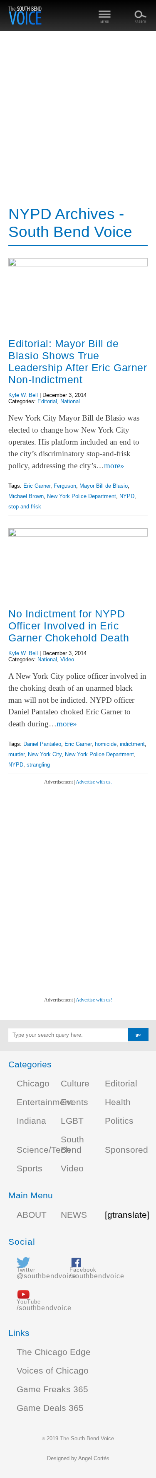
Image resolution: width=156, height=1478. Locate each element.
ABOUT (32, 1215)
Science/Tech (43, 1150)
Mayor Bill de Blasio (103, 486)
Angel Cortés (93, 1458)
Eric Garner (36, 486)
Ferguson (65, 486)
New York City (45, 754)
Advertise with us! (94, 999)
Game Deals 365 (50, 1408)
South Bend (72, 1145)
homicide (105, 744)
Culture (75, 1084)
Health (118, 1102)
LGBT (72, 1121)
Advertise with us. (94, 781)
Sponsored (126, 1150)
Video (67, 659)
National (70, 401)
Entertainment (44, 1102)
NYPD (126, 496)
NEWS (74, 1215)
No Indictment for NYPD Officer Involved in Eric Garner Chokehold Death (68, 625)
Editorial (47, 401)
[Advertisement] (78, 119)
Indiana (31, 1121)
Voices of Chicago (53, 1371)
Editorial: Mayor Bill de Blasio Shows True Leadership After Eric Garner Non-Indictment (77, 361)
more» (114, 465)
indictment (132, 744)
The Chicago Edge (54, 1352)
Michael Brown (26, 496)
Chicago (33, 1084)
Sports (29, 1168)
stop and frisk (24, 506)
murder (16, 754)
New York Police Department (81, 496)
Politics (119, 1121)
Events (74, 1102)
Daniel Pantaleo (42, 744)
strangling (38, 765)
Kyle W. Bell (23, 395)
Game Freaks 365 (52, 1389)
